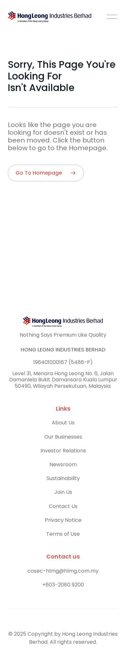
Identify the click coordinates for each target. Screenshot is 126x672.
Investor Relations (63, 450)
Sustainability (63, 478)
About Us (63, 422)
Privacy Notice (63, 520)
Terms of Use (63, 534)
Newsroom (63, 464)
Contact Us (63, 506)
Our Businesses (63, 436)
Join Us (63, 492)
